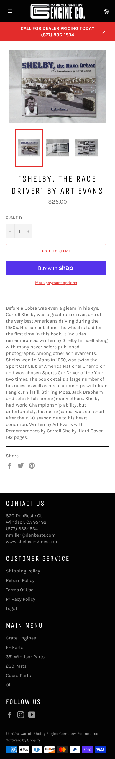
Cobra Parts (18, 675)
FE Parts (14, 647)
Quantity (14, 218)
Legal (11, 608)
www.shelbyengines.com (32, 541)
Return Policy (20, 580)
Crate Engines (21, 638)
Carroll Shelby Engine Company (48, 733)
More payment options (56, 282)
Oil (9, 685)
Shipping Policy (23, 571)
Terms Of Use (19, 589)
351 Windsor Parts (25, 656)
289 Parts (16, 666)
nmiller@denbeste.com (31, 535)
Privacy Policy (20, 599)
